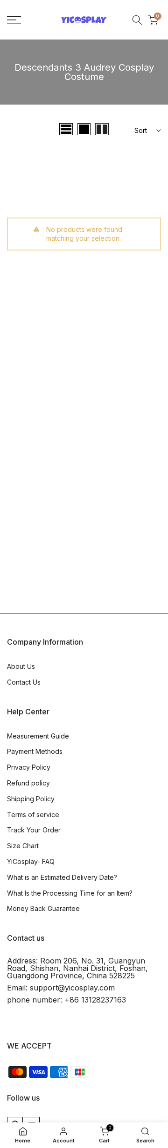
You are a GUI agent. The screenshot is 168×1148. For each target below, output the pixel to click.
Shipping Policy (31, 799)
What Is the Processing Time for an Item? (70, 893)
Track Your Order (34, 830)
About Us (21, 666)
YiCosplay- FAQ (31, 861)
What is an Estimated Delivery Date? (62, 877)
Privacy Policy (28, 767)
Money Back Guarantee (43, 908)
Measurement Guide (38, 736)
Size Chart (23, 846)
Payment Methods (35, 751)
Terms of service (33, 814)
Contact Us (24, 682)
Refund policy (28, 783)
